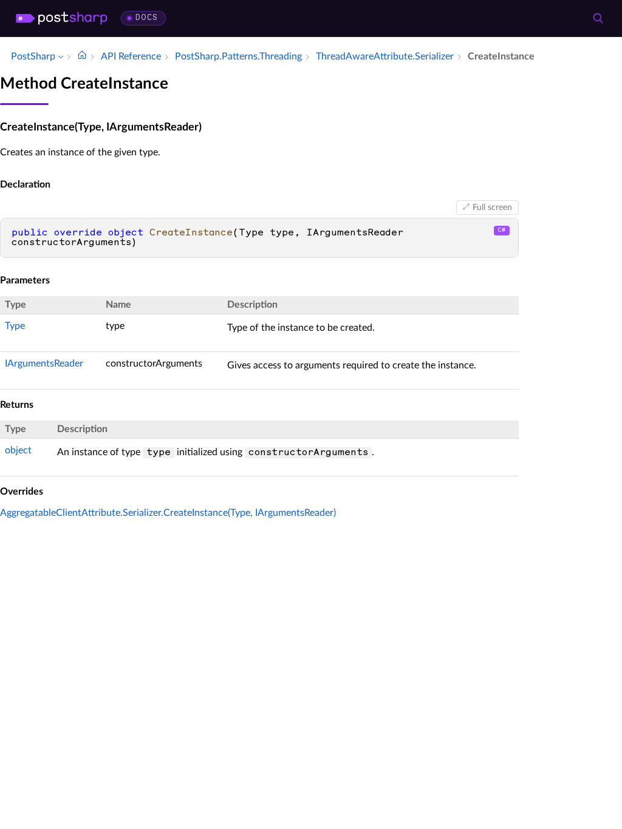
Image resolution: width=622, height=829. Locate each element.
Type (15, 326)
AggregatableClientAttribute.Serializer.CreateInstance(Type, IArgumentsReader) (168, 513)
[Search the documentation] (598, 18)
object (18, 450)
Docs (146, 18)
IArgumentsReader (44, 363)
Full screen (492, 207)
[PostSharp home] (61, 18)
